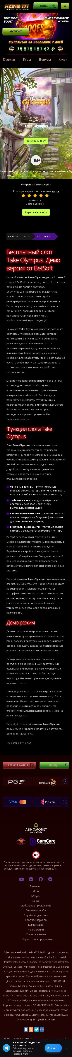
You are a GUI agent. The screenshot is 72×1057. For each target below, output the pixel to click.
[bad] (23, 195)
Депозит (16, 31)
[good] (41, 195)
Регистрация (18, 765)
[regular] (35, 195)
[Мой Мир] (42, 1029)
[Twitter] (36, 1029)
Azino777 (32, 296)
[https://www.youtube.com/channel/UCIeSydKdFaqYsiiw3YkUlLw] (21, 879)
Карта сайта (36, 924)
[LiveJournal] (47, 1029)
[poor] (29, 195)
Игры (27, 59)
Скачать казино (36, 934)
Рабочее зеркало (36, 920)
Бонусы (45, 59)
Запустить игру (36, 140)
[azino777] (31, 879)
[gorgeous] (47, 195)
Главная (9, 59)
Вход (44, 6)
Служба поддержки (36, 915)
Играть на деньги (36, 212)
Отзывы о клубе (36, 910)
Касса (36, 900)
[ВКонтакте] (26, 1029)
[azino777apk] (50, 879)
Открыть (53, 1048)
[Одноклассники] (31, 1029)
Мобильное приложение (35, 905)
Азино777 (27, 733)
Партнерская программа (37, 939)
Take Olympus (45, 236)
